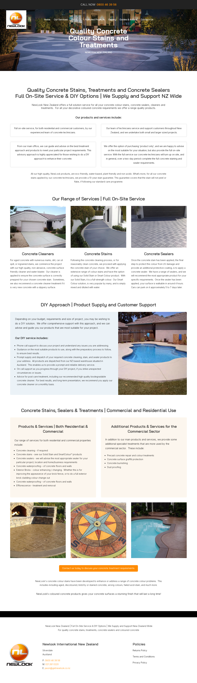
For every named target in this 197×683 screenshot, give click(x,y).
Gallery (112, 19)
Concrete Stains (98, 253)
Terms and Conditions (144, 656)
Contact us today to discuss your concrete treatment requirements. (98, 568)
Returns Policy (140, 650)
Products (76, 19)
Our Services (61, 19)
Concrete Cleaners (38, 253)
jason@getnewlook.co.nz (57, 668)
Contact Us (147, 19)
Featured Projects (95, 19)
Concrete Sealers (159, 253)
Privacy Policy (140, 662)
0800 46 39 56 (52, 660)
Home (47, 19)
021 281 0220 (52, 664)
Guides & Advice (128, 19)
